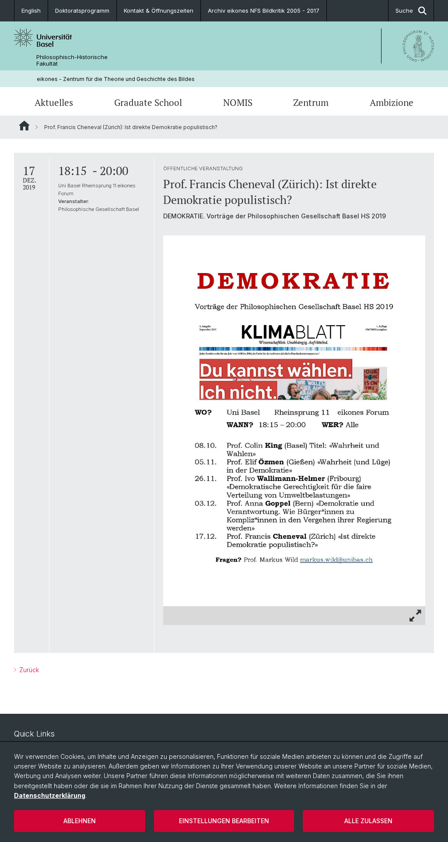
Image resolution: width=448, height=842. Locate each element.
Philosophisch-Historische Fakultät (72, 60)
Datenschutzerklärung (49, 795)
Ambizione (391, 102)
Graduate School (148, 102)
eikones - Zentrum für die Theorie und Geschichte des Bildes (116, 79)
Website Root (24, 125)
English (31, 10)
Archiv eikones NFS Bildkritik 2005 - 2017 (263, 10)
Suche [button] (404, 10)
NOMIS (237, 102)
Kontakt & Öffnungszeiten (158, 10)
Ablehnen (79, 820)
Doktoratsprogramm (82, 10)
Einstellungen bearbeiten (224, 820)
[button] (416, 615)
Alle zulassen (368, 820)
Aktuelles (54, 102)
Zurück (28, 670)
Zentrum (311, 102)
